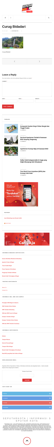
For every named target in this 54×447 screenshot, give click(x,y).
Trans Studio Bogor (7, 265)
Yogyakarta (23, 158)
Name (3, 98)
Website (37, 98)
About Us (4, 287)
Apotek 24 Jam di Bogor (8, 262)
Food (21, 124)
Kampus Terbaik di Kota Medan (10, 320)
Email (20, 98)
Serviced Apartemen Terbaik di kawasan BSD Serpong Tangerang (33, 138)
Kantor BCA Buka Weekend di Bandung (12, 258)
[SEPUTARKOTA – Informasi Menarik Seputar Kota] (27, 7)
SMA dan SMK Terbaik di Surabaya (10, 323)
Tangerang (23, 135)
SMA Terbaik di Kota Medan (9, 306)
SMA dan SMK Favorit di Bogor (9, 313)
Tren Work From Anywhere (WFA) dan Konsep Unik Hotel (32, 172)
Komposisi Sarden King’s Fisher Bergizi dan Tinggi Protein (34, 127)
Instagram (5, 407)
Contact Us (4, 290)
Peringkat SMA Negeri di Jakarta (10, 302)
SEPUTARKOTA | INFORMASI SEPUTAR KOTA (27, 419)
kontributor (15, 30)
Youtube (5, 402)
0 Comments (23, 130)
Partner (8, 223)
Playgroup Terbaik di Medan (9, 272)
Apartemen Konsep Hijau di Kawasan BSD (34, 149)
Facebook (5, 398)
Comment (4, 81)
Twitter (5, 393)
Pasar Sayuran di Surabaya (9, 269)
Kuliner (4, 336)
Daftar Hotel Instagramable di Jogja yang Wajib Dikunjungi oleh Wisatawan (33, 161)
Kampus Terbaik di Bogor (8, 316)
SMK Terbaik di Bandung (8, 309)
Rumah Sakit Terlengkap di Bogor (10, 276)
